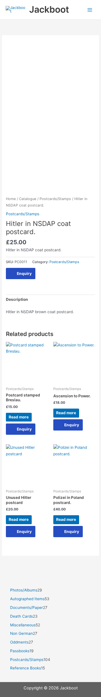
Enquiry (24, 273)
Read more (19, 417)
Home (11, 199)
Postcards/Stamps (55, 199)
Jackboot (49, 9)
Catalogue (27, 199)
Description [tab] (17, 299)
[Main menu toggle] (89, 9)
